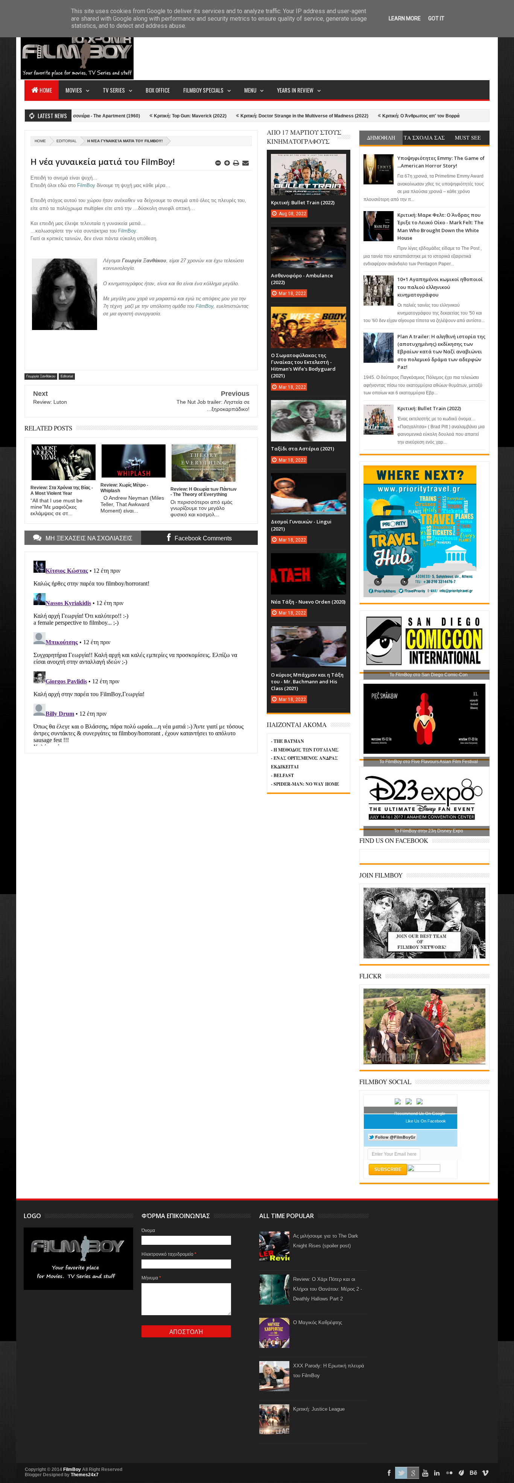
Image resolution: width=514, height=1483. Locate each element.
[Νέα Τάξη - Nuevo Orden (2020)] (308, 560)
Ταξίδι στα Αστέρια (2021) (302, 448)
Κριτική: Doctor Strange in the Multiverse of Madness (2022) (269, 116)
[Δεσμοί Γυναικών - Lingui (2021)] (308, 480)
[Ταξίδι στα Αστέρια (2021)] (308, 407)
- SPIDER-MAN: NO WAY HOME (305, 784)
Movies (73, 90)
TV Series (114, 90)
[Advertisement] (353, 51)
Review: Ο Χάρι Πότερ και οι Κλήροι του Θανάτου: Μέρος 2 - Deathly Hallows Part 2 (327, 1289)
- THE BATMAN (287, 741)
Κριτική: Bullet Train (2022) (429, 408)
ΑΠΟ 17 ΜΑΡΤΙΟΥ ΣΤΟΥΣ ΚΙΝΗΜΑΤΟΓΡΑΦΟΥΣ (304, 137)
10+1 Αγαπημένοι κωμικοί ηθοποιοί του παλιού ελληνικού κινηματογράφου (440, 287)
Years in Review (295, 90)
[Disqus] (141, 652)
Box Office (158, 90)
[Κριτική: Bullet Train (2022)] (308, 161)
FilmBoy (72, 1469)
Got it (436, 18)
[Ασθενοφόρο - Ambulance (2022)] (308, 234)
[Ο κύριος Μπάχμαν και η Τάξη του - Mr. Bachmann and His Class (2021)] (308, 633)
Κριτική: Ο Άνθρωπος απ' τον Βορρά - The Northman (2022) (410, 116)
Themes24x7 (85, 1474)
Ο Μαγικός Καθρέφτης (317, 1322)
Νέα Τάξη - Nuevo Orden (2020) (308, 601)
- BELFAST (282, 775)
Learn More (405, 18)
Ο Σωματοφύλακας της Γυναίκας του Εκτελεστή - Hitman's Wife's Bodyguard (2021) (303, 365)
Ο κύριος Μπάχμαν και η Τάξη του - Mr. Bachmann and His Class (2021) (307, 681)
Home (46, 90)
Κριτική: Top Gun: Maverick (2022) (155, 116)
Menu (250, 90)
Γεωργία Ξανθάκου (40, 376)
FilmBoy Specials (203, 90)
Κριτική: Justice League (319, 1409)
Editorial (66, 141)
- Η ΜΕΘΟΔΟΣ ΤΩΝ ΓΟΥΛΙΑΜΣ (305, 750)
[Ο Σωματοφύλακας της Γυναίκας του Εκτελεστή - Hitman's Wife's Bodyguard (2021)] (308, 314)
